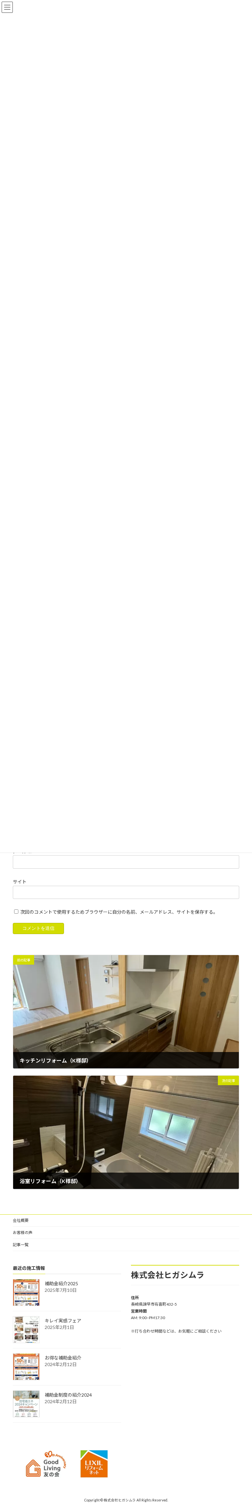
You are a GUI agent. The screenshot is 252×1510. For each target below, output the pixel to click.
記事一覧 (21, 1244)
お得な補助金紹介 (63, 1358)
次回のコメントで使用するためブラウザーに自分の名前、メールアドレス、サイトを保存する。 (119, 912)
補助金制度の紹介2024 (68, 1395)
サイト (20, 881)
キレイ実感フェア (63, 1320)
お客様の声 (22, 1232)
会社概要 (21, 1220)
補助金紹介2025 (61, 1283)
